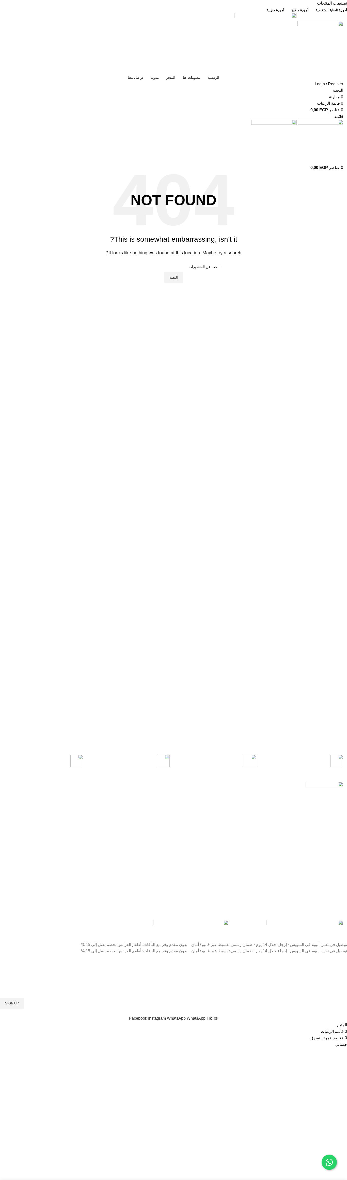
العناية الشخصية (124, 812)
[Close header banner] (340, 935)
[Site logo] (319, 43)
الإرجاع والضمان (193, 803)
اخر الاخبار (197, 830)
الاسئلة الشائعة (194, 838)
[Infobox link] (303, 762)
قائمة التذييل (58, 786)
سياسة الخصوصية (192, 795)
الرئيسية (61, 795)
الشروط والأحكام (192, 812)
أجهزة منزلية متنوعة (121, 821)
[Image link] (304, 923)
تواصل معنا (197, 821)
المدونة (62, 821)
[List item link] (311, 866)
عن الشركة (59, 803)
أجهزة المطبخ (126, 803)
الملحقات (129, 830)
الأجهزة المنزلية (125, 795)
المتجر (63, 812)
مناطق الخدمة (263, 786)
